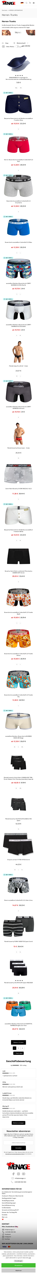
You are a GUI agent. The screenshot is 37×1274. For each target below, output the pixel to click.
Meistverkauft (21, 43)
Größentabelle (6, 1207)
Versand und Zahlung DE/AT (10, 1210)
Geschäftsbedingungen (9, 1203)
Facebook (13, 1173)
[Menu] (34, 3)
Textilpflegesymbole (8, 1200)
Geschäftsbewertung (8, 1205)
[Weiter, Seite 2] (18, 1048)
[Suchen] (26, 2)
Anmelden (18, 1148)
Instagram (18, 1173)
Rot (21, 87)
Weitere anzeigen (18, 1123)
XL (18, 458)
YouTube (23, 1173)
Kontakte (4, 1214)
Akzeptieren (18, 1265)
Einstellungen (18, 1261)
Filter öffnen (5, 43)
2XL (20, 788)
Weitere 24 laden (18, 1042)
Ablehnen (18, 1270)
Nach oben (19, 1053)
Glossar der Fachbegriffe (9, 1212)
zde (30, 1257)
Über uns (4, 1217)
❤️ (3, 1219)
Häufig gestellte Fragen (9, 1198)
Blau (16, 87)
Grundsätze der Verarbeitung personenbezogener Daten (17, 1192)
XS (14, 746)
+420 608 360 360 (20, 1182)
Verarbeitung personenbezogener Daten (14, 1153)
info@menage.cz (20, 1178)
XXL (22, 746)
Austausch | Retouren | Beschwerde (12, 1196)
